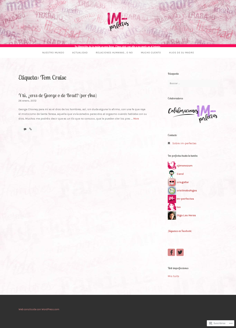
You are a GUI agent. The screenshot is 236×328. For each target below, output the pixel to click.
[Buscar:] (193, 83)
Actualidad (80, 52)
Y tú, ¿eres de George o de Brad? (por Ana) (57, 95)
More (136, 119)
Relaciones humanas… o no (114, 52)
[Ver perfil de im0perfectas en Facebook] (171, 252)
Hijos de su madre (181, 52)
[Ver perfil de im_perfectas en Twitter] (180, 252)
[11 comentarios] (25, 129)
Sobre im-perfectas (184, 143)
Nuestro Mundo (53, 52)
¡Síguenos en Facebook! (180, 231)
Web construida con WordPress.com (38, 309)
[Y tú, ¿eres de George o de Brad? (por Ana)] (30, 129)
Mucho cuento (151, 52)
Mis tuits (173, 276)
